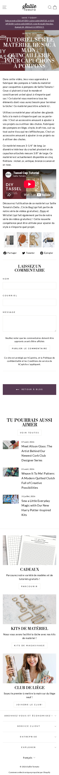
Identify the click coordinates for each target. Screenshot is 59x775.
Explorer (28, 747)
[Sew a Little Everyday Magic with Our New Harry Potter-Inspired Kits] (11, 499)
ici (48, 106)
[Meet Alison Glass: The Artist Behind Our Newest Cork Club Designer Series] (11, 444)
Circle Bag (27, 207)
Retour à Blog (31, 389)
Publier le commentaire (29, 348)
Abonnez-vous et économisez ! (28, 715)
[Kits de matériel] (29, 609)
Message (9, 312)
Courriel (10, 295)
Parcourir (29, 586)
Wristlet (7, 215)
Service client (28, 726)
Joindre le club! (29, 704)
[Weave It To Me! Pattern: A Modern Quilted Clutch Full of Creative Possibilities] (11, 472)
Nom (6, 278)
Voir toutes (29, 432)
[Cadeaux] (29, 550)
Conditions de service (38, 361)
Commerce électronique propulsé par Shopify (29, 772)
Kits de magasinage (29, 645)
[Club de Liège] (29, 668)
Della (16, 207)
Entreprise (28, 736)
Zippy (43, 211)
